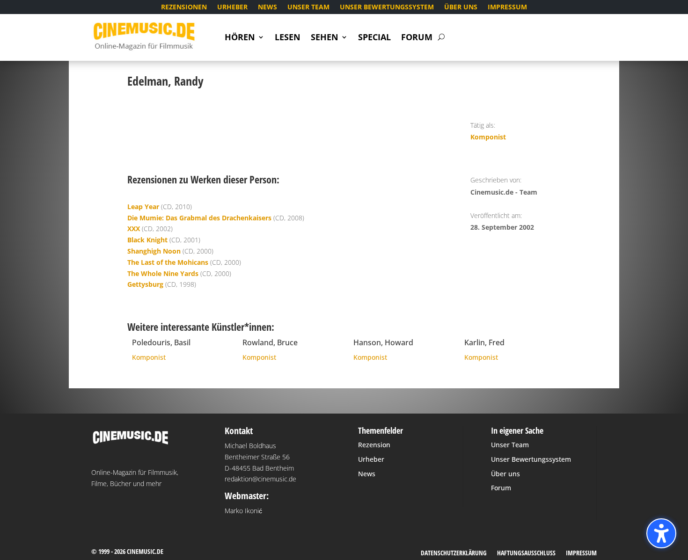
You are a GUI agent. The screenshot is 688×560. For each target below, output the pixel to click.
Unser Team (308, 7)
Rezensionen (184, 7)
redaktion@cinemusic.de (260, 478)
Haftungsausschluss (526, 553)
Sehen (324, 38)
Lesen (287, 38)
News (267, 7)
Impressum (507, 7)
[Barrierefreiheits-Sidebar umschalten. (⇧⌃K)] (661, 533)
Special (374, 38)
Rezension (374, 444)
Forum (416, 38)
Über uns (460, 7)
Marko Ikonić (243, 510)
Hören (240, 38)
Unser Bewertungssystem (387, 7)
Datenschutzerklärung (454, 553)
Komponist (488, 136)
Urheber (232, 7)
